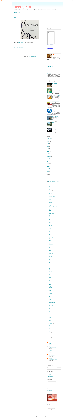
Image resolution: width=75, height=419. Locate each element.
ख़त (49, 308)
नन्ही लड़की (50, 225)
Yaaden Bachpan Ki (50, 139)
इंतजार (50, 255)
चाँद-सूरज (50, 234)
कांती (48, 146)
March (51, 190)
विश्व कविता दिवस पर (52, 196)
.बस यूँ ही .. (53, 128)
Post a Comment (19, 49)
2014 (50, 328)
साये (49, 241)
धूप (49, 231)
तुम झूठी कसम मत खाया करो (52, 347)
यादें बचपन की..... (49, 73)
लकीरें (50, 320)
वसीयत (50, 218)
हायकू (48, 171)
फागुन (50, 281)
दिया (50, 284)
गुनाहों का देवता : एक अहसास (56, 95)
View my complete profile (51, 61)
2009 (50, 334)
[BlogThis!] (28, 42)
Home (48, 176)
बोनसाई (50, 200)
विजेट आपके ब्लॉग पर (49, 390)
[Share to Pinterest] (32, 42)
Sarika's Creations (50, 376)
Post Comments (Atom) (32, 56)
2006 (50, 335)
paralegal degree (53, 408)
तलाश (49, 354)
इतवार (50, 309)
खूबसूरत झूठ (51, 202)
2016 (50, 325)
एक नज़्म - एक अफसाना (52, 278)
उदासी (50, 299)
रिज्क (50, 269)
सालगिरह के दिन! (54, 83)
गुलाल (50, 259)
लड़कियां (50, 193)
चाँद (49, 212)
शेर (49, 289)
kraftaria (17, 12)
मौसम (50, 266)
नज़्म (50, 275)
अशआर (48, 141)
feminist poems (51, 342)
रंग (49, 268)
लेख (48, 166)
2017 (50, 189)
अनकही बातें (22, 7)
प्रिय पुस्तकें (49, 156)
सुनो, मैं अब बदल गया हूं (51, 355)
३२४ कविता (49, 138)
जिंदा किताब (51, 249)
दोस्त (50, 306)
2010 (50, 332)
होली (50, 252)
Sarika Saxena (56, 54)
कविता (48, 143)
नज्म (48, 153)
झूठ (49, 203)
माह (47, 161)
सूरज (50, 243)
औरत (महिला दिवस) (52, 302)
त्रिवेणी (18, 44)
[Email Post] (25, 42)
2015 (50, 326)
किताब (50, 228)
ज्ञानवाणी (50, 358)
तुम (49, 274)
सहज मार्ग (50, 293)
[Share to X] (30, 42)
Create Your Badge (50, 44)
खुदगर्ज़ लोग (51, 253)
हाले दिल (50, 271)
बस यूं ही (48, 158)
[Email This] (27, 42)
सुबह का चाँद (51, 244)
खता (50, 250)
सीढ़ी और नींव (50, 343)
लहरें (49, 346)
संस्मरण (48, 168)
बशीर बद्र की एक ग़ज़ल (55, 101)
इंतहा (50, 240)
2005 (50, 337)
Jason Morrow (39, 416)
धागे (49, 262)
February (51, 322)
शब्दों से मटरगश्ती (51, 213)
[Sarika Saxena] (50, 43)
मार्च (49, 318)
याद (49, 312)
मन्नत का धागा (51, 232)
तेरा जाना (50, 287)
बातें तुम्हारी (50, 272)
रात (49, 221)
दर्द (49, 235)
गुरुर (50, 215)
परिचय (48, 65)
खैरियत (50, 292)
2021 (50, 186)
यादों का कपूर (51, 305)
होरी (49, 280)
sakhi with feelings (52, 350)
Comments (51, 384)
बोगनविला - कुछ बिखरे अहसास (53, 197)
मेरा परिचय (53, 88)
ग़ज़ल (50, 199)
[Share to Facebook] (31, 42)
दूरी (49, 265)
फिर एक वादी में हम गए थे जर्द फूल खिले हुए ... (53, 207)
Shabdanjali (49, 374)
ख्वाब (50, 246)
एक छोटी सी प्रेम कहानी (55, 116)
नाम (49, 314)
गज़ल (48, 148)
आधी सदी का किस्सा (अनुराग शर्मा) (53, 359)
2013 (50, 329)
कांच (50, 277)
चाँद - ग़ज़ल (51, 237)
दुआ (49, 311)
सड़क (53, 122)
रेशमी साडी (50, 317)
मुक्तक (48, 163)
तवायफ (50, 222)
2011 (50, 331)
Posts (50, 382)
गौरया (50, 205)
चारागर (50, 296)
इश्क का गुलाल (51, 256)
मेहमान (50, 283)
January (51, 323)
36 (50, 397)
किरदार (50, 295)
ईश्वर (50, 238)
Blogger (48, 416)
